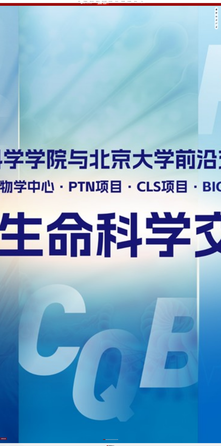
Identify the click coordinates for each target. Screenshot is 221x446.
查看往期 (3, 438)
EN (138, 2)
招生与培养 (104, 1)
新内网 (144, 2)
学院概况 (85, 1)
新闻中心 (98, 1)
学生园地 (129, 1)
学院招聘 (123, 1)
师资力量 (92, 1)
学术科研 (110, 1)
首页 (79, 1)
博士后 (116, 1)
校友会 (135, 1)
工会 (142, 1)
